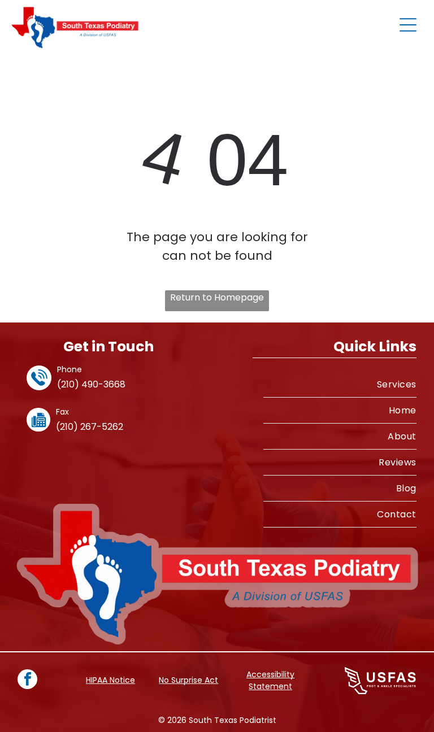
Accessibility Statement (270, 680)
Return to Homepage (217, 297)
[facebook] (27, 680)
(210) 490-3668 (91, 384)
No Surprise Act (188, 680)
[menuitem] (339, 385)
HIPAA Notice (110, 680)
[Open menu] (408, 24)
